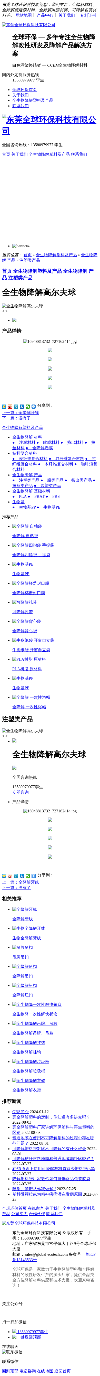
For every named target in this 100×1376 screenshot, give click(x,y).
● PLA (19, 496)
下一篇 (16, 418)
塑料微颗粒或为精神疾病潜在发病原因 (47, 1194)
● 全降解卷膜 (39, 448)
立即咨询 (20, 792)
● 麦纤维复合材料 (30, 458)
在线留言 (36, 1208)
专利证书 (88, 15)
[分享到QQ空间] (4, 407)
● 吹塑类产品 (47, 485)
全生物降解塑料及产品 (32, 100)
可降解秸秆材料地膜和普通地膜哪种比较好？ (53, 1159)
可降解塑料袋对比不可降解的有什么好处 (49, 1148)
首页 (6, 154)
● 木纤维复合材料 (55, 464)
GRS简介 (20, 1111)
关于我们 (66, 15)
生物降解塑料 (65, 1269)
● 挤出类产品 (78, 480)
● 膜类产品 (52, 480)
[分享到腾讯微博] (16, 407)
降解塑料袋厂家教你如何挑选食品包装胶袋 (51, 1179)
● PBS (53, 496)
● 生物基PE (49, 507)
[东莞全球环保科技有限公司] (28, 25)
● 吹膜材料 (47, 442)
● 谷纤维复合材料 (66, 458)
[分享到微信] (28, 407)
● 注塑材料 (23, 442)
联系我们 (20, 106)
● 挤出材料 (72, 442)
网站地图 (23, 15)
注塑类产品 (29, 260)
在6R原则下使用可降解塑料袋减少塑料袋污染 (53, 1169)
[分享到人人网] (22, 407)
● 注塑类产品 (25, 480)
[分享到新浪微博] (10, 407)
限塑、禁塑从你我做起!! (34, 1189)
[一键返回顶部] (26, 1337)
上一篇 (20, 412)
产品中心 (45, 15)
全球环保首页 (24, 89)
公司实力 (19, 1214)
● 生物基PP (24, 507)
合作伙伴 (37, 1214)
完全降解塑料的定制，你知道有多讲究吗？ (51, 1117)
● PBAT (36, 496)
